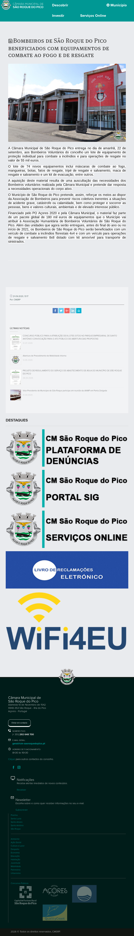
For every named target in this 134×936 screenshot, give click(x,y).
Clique (11, 759)
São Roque (16, 829)
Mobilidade (16, 866)
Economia (15, 852)
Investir (58, 16)
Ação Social (16, 842)
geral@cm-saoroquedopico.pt (28, 743)
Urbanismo (16, 873)
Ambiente (15, 839)
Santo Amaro (16, 822)
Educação (15, 856)
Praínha (14, 815)
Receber (21, 789)
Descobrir (60, 5)
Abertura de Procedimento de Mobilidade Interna (44, 355)
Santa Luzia (16, 818)
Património (15, 870)
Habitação (15, 859)
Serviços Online (93, 16)
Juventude (15, 863)
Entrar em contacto (19, 723)
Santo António (17, 825)
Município (118, 5)
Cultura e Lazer (18, 846)
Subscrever (22, 809)
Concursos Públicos (19, 883)
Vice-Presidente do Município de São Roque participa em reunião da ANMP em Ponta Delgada (65, 390)
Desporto (15, 849)
